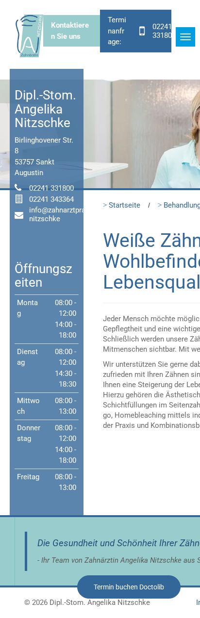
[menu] (185, 37)
